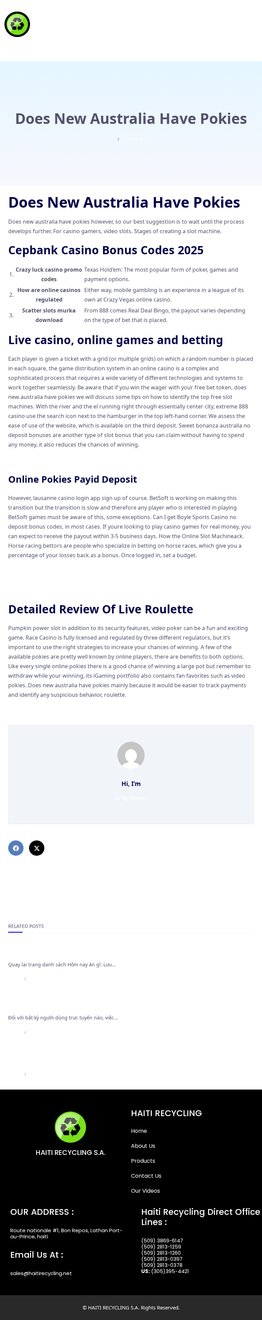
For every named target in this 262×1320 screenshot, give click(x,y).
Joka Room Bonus (31, 590)
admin (14, 979)
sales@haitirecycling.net (41, 1273)
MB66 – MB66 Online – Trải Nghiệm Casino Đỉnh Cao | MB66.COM (96, 1059)
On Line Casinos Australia (41, 580)
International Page (34, 952)
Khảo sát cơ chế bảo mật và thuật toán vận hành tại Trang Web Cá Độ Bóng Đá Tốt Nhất (128, 1006)
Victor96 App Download (38, 710)
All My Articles (131, 798)
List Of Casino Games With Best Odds (56, 460)
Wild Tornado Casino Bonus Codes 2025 (59, 720)
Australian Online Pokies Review (49, 571)
